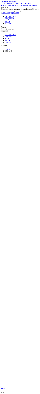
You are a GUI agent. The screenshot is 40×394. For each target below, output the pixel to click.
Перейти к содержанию (9, 2)
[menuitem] (10, 16)
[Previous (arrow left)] (1, 392)
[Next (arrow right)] (4, 392)
